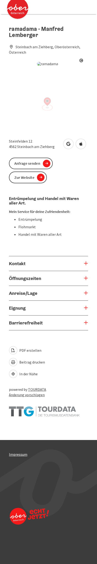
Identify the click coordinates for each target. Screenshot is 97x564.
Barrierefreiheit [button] (26, 323)
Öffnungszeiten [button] (25, 278)
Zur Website (24, 177)
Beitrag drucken (32, 362)
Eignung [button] (17, 308)
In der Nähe (28, 374)
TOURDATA (37, 389)
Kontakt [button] (17, 263)
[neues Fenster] (44, 409)
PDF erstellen (30, 350)
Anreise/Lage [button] (23, 293)
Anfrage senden (27, 163)
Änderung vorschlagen (27, 394)
